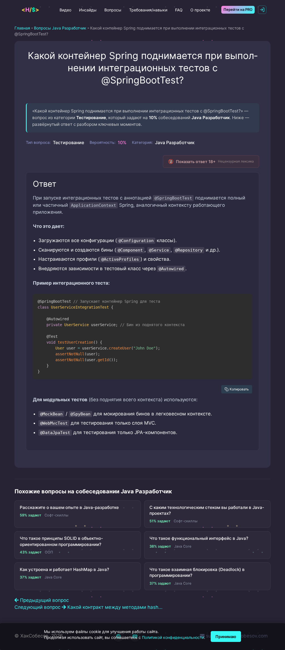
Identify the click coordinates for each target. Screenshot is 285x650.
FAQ (179, 10)
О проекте (200, 10)
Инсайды (88, 10)
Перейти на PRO (237, 9)
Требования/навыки (148, 10)
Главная (22, 28)
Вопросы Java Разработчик (60, 28)
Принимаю (225, 636)
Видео (65, 10)
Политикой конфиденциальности (173, 637)
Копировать (239, 389)
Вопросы (112, 10)
